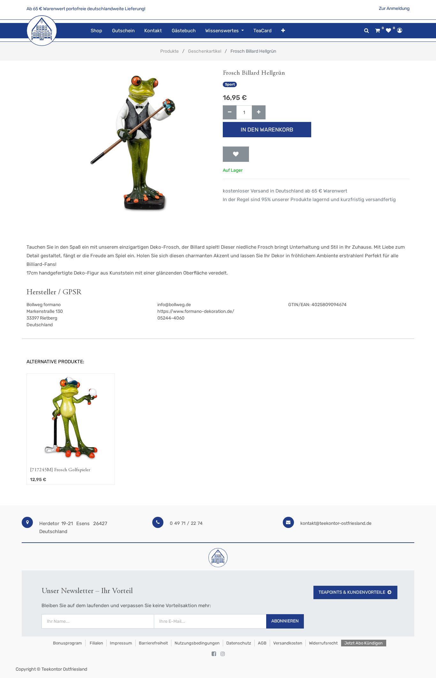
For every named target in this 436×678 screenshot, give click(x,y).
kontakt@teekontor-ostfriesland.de (336, 523)
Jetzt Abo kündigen (363, 643)
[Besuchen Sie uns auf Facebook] (214, 654)
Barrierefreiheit (153, 643)
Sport (230, 84)
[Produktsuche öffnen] (366, 30)
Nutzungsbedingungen (197, 643)
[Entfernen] (230, 112)
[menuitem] (96, 31)
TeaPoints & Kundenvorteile (352, 592)
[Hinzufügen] (259, 112)
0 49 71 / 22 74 (186, 523)
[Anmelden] (399, 30)
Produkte (169, 51)
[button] (283, 31)
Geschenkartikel (204, 51)
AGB (262, 643)
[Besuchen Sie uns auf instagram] (223, 654)
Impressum (121, 643)
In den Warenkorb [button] (267, 129)
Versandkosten (287, 643)
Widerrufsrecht (323, 643)
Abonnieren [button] (285, 621)
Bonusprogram (67, 643)
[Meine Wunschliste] (388, 30)
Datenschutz (238, 643)
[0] (377, 30)
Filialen (96, 643)
